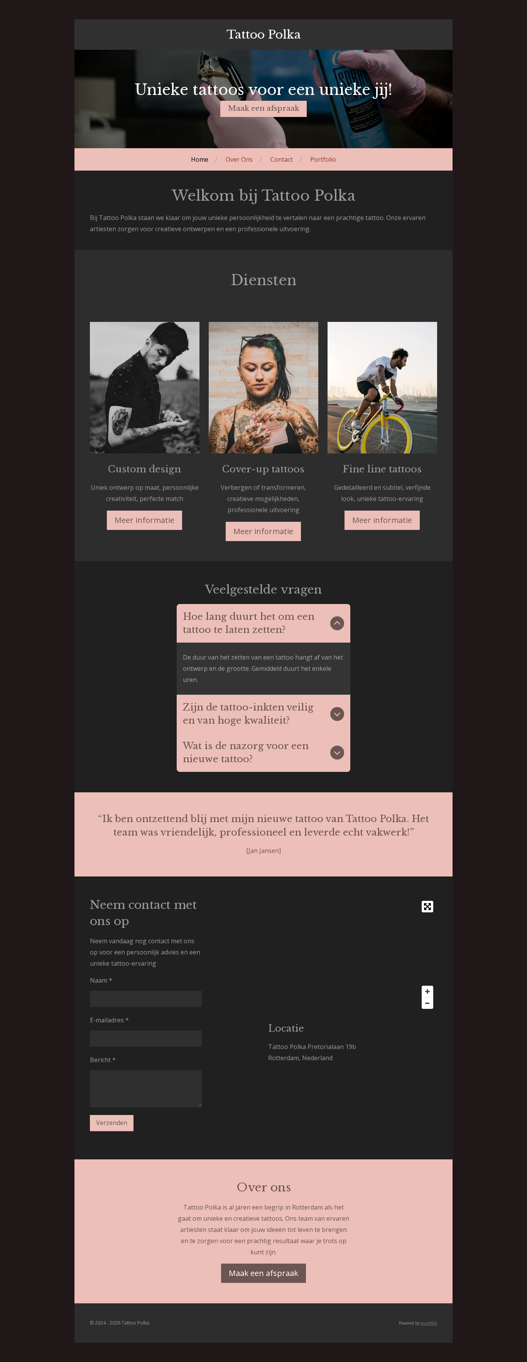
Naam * (101, 980)
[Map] (352, 955)
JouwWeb (429, 1323)
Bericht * (103, 1060)
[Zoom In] (427, 991)
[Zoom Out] (427, 1003)
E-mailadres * (109, 1020)
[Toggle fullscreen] (427, 906)
